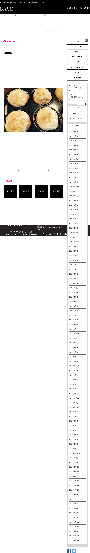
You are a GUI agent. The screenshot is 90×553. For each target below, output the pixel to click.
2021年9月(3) (73, 246)
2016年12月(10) (74, 453)
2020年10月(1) (74, 292)
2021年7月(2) (73, 255)
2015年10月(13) (74, 517)
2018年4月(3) (73, 380)
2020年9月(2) (73, 297)
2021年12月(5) (74, 232)
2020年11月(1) (74, 288)
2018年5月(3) (73, 375)
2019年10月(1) (74, 343)
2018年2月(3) (73, 389)
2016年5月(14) (74, 485)
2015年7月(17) (74, 531)
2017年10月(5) (74, 407)
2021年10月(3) (74, 242)
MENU (25, 210)
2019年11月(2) (74, 338)
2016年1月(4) (73, 504)
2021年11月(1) (74, 237)
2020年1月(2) (73, 329)
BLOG (43, 31)
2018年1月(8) (73, 393)
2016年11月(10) (74, 458)
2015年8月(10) (74, 527)
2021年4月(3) (73, 269)
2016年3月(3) (73, 494)
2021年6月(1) (73, 260)
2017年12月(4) (74, 398)
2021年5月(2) (73, 265)
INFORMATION (38, 210)
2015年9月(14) (74, 522)
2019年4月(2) (73, 357)
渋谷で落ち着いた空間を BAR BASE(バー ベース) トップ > (20, 31)
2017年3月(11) (74, 439)
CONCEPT (15, 210)
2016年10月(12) (74, 462)
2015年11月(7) (74, 513)
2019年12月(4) (74, 334)
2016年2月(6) (73, 499)
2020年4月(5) (73, 320)
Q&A (49, 210)
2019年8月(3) (73, 347)
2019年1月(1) (73, 361)
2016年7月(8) (73, 476)
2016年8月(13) (74, 471)
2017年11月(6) (74, 403)
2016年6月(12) (74, 481)
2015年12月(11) (74, 508)
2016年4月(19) (74, 490)
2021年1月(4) (73, 278)
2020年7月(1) (73, 306)
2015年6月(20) (74, 536)
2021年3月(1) (73, 274)
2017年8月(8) (73, 416)
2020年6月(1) (73, 311)
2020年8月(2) (73, 301)
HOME (4, 210)
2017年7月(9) (73, 421)
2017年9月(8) (73, 412)
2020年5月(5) (73, 315)
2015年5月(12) (74, 540)
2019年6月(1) (73, 352)
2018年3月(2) (73, 384)
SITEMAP (31, 213)
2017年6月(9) (73, 426)
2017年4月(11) (74, 435)
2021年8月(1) (73, 251)
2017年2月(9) (73, 444)
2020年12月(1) (74, 283)
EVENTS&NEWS (8, 213)
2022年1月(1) (73, 228)
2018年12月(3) (74, 366)
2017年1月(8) (73, 448)
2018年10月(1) (74, 370)
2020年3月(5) (73, 324)
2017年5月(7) (73, 430)
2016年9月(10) (74, 467)
